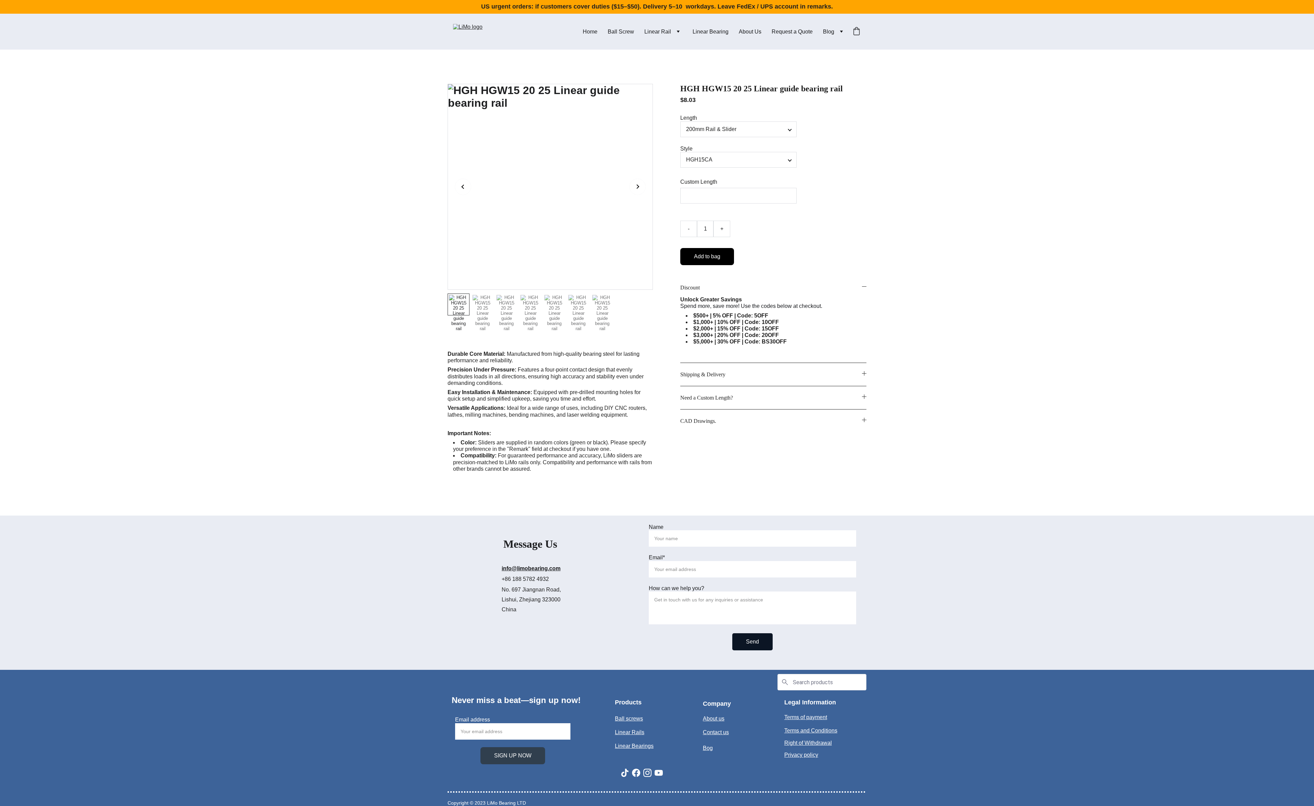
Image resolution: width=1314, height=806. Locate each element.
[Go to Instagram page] (647, 773)
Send (752, 642)
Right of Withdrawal (808, 743)
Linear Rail (657, 32)
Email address (472, 720)
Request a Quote (792, 32)
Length (688, 118)
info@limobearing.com (531, 568)
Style (686, 149)
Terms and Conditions (810, 730)
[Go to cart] (856, 32)
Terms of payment (805, 717)
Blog (828, 32)
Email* (657, 557)
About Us (750, 32)
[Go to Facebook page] (636, 773)
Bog (708, 748)
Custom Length (698, 182)
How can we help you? (676, 588)
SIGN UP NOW (512, 755)
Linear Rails (629, 732)
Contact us (716, 732)
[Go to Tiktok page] (625, 773)
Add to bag (707, 256)
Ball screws (629, 719)
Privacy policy (801, 755)
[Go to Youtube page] (659, 773)
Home (590, 32)
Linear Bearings (634, 746)
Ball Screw (621, 32)
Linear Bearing (711, 32)
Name (656, 527)
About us (713, 719)
